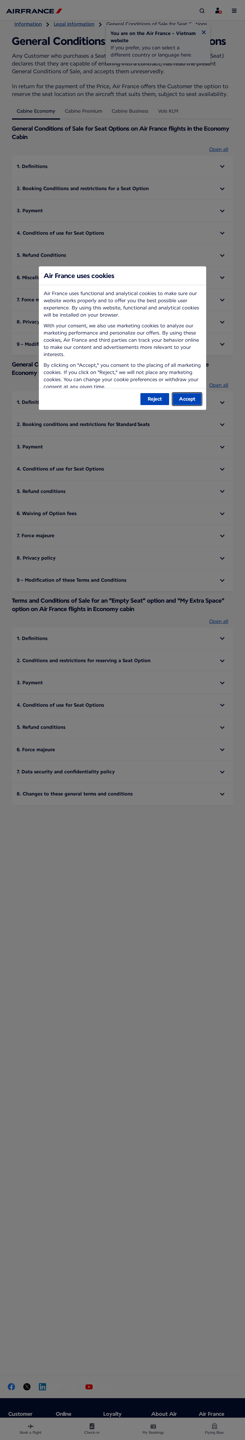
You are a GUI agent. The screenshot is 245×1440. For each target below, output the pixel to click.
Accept (187, 399)
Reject (155, 399)
